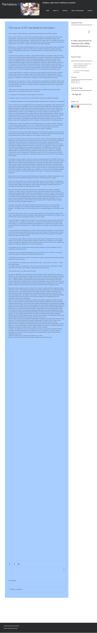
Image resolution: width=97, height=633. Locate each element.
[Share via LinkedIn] (19, 564)
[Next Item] (89, 31)
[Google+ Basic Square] (78, 106)
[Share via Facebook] (9, 564)
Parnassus (17, 4)
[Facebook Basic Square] (72, 106)
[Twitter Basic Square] (75, 106)
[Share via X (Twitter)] (14, 564)
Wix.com (15, 628)
